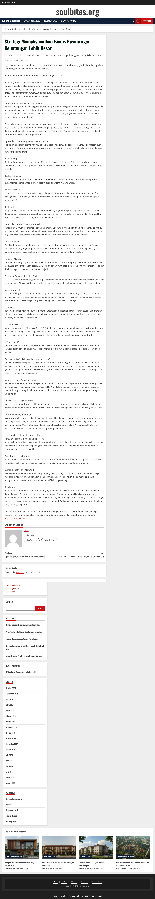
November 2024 (11, 732)
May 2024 (9, 766)
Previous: (25, 555)
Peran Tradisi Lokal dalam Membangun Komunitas (24, 632)
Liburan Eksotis (11, 815)
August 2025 (10, 699)
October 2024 (11, 738)
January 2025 (10, 721)
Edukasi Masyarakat (32, 20)
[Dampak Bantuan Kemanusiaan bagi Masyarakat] (22, 847)
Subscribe (147, 20)
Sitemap (74, 882)
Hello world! (31, 672)
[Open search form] (133, 21)
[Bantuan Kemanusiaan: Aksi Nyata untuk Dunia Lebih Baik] (133, 847)
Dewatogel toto (12, 588)
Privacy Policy (97, 882)
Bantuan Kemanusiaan (11, 20)
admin (9, 60)
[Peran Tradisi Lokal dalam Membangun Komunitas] (59, 847)
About (55, 882)
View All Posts (49, 540)
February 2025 (11, 716)
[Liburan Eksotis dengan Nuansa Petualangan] (96, 847)
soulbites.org (77, 11)
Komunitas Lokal (50, 20)
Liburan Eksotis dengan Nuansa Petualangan (22, 639)
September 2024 (12, 744)
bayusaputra (10, 869)
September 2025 (12, 693)
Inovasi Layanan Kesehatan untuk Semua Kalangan (24, 656)
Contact (64, 882)
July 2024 (9, 755)
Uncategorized (11, 821)
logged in (20, 572)
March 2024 (10, 777)
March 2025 (10, 710)
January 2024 (10, 783)
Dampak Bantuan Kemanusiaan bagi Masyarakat (23, 624)
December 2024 (11, 727)
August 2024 (10, 749)
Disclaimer (84, 882)
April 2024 (9, 771)
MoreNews (85, 896)
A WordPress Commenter (15, 672)
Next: (81, 555)
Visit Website (31, 540)
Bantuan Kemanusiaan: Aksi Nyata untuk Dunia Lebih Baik (132, 864)
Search (9, 601)
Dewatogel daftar (13, 585)
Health (8, 804)
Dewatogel (10, 591)
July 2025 (9, 704)
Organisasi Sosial (68, 20)
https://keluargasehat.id (16, 518)
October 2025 (11, 688)
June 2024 (9, 760)
